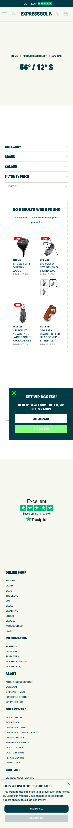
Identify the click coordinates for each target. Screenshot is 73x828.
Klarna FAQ (13, 666)
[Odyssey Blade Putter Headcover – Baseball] (50, 313)
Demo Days (13, 762)
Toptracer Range (17, 742)
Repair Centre (15, 757)
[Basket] (65, 14)
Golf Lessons (15, 752)
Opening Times (15, 692)
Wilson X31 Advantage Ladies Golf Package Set (22, 335)
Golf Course (14, 747)
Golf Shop (13, 722)
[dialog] (36, 804)
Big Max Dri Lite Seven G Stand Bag (49, 267)
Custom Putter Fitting (21, 732)
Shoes (10, 616)
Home (14, 56)
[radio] (44, 283)
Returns (11, 646)
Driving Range (15, 737)
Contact (11, 686)
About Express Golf (19, 682)
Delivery (12, 651)
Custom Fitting (16, 727)
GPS (8, 600)
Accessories (14, 626)
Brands (10, 580)
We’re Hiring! (14, 702)
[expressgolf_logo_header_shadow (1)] (36, 14)
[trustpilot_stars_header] (45, 3)
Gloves (11, 620)
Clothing (12, 610)
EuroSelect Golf (17, 697)
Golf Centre (14, 717)
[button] (4, 14)
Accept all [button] (36, 808)
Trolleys (12, 595)
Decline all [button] (36, 818)
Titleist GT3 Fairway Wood (21, 267)
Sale (9, 631)
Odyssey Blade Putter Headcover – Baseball (50, 335)
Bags (9, 590)
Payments (12, 656)
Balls (10, 605)
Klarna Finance (16, 661)
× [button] (68, 784)
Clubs (10, 585)
